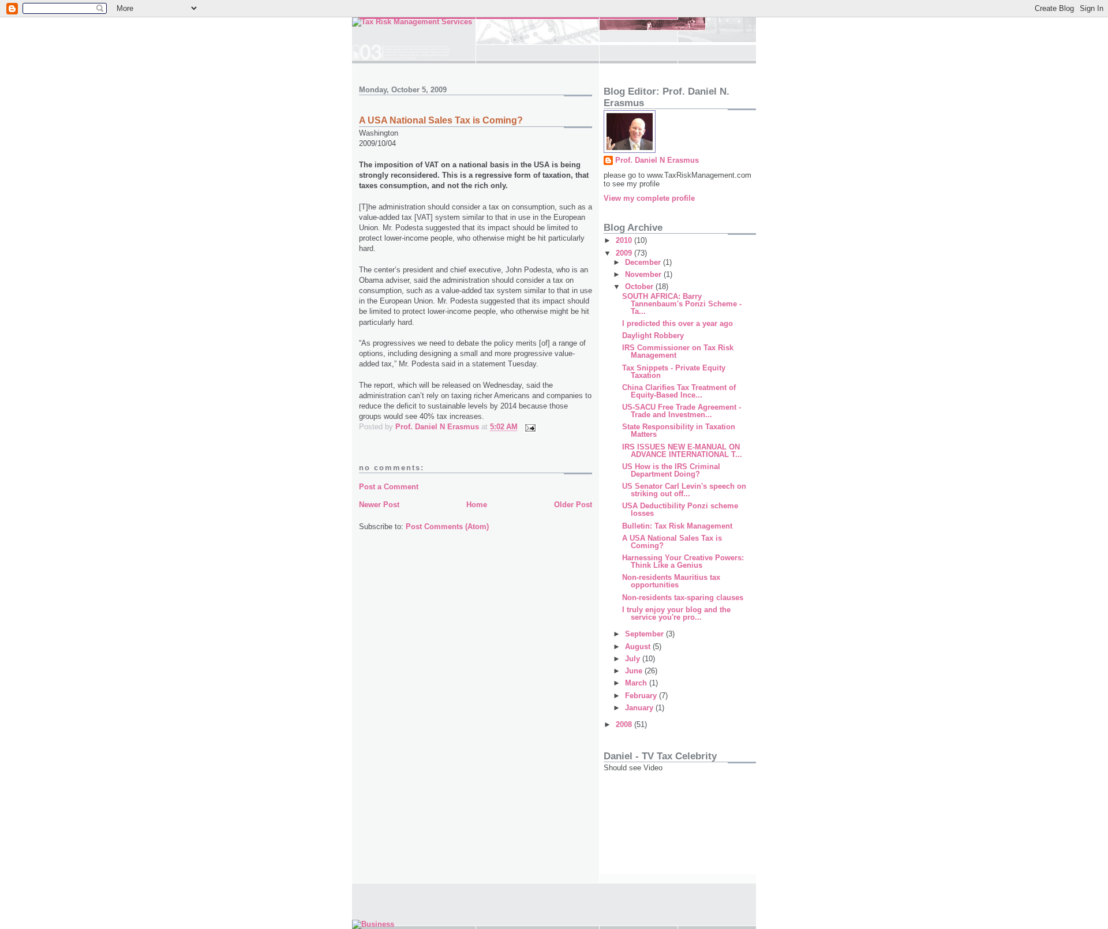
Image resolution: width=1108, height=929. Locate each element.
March (637, 683)
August (639, 646)
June (635, 670)
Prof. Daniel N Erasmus (657, 160)
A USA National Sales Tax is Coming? (672, 542)
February (642, 695)
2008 (625, 724)
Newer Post (379, 504)
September (645, 634)
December (644, 262)
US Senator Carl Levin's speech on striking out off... (684, 490)
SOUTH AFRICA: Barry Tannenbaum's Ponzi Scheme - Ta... (682, 304)
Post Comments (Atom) (447, 526)
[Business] (373, 924)
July (633, 658)
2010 (625, 240)
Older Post (573, 504)
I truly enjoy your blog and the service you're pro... (676, 613)
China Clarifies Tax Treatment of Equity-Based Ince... (679, 391)
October (640, 286)
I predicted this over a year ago (677, 323)
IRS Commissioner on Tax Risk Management (677, 351)
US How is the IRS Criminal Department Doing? (671, 470)
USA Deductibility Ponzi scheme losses (680, 509)
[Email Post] (529, 426)
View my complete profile (649, 198)
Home (476, 504)
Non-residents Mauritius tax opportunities (671, 581)
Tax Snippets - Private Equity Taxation (673, 372)
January (640, 707)
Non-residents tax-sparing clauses (682, 597)
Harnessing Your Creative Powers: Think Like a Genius (683, 561)
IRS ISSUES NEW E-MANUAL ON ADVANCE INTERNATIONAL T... (682, 451)
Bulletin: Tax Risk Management (677, 526)
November (644, 274)
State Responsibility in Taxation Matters (678, 430)
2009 (625, 253)
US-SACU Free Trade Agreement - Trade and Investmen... (681, 411)
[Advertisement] (656, 825)
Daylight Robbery (653, 335)
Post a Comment (388, 486)
